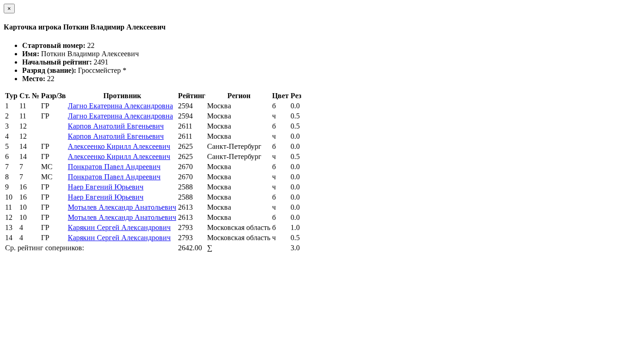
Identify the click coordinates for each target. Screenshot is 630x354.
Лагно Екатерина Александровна (120, 106)
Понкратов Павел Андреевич (114, 167)
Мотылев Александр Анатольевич (122, 207)
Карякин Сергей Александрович (119, 227)
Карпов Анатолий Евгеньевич (116, 126)
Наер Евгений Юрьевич (105, 187)
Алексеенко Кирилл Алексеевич (119, 146)
